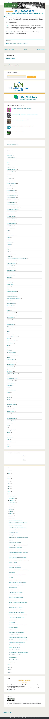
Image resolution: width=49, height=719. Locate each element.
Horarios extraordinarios (11, 312)
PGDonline (9, 350)
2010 (9, 667)
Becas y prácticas (10, 181)
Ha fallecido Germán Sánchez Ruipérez (16, 594)
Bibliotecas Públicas (10, 221)
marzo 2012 (11, 515)
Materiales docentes (10, 324)
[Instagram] (30, 12)
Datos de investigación (11, 270)
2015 (9, 486)
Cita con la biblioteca (10, 253)
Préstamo (8, 357)
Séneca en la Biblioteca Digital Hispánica (16, 597)
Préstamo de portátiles (11, 359)
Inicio (25, 49)
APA (7, 162)
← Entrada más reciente (9, 49)
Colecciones (9, 256)
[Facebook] (21, 12)
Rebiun (8, 376)
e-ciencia (37, 18)
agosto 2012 (11, 504)
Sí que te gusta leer (12, 604)
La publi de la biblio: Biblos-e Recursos (16, 634)
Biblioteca (9, 188)
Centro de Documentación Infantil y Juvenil (16, 617)
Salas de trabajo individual (11, 404)
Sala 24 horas (9, 394)
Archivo (8, 174)
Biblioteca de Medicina (11, 202)
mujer (8, 331)
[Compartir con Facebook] (10, 40)
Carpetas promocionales (13, 599)
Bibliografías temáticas (11, 185)
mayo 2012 (11, 511)
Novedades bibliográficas (11, 340)
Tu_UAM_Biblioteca (10, 430)
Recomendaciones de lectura (12, 378)
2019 (9, 476)
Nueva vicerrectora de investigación (15, 580)
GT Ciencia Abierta (10, 305)
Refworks (8, 387)
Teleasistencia (9, 423)
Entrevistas (9, 286)
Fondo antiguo (9, 300)
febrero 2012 (11, 518)
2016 (9, 483)
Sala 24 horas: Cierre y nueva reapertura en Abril (20, 120)
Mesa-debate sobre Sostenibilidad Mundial (16, 612)
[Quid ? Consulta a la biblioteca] (24, 456)
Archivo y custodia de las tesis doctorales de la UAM (18, 602)
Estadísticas (9, 293)
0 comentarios (35, 10)
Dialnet (8, 272)
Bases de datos (9, 178)
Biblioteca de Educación (11, 197)
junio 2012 (11, 509)
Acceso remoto (9, 155)
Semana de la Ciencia (10, 411)
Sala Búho (9, 397)
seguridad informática (10, 408)
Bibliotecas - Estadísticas (11, 218)
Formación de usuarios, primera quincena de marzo (18, 550)
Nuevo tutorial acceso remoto (14, 590)
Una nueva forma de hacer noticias (18, 131)
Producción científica (10, 364)
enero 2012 (11, 661)
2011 (9, 664)
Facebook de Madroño (13, 562)
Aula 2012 (11, 540)
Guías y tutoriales (10, 307)
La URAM (11, 577)
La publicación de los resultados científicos (16, 632)
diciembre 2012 (12, 496)
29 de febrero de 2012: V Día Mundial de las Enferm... (18, 522)
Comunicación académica (11, 261)
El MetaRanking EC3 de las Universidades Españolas (18, 545)
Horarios (8, 310)
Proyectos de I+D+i (10, 366)
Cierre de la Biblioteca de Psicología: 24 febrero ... (17, 575)
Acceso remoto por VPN (13, 619)
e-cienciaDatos (9, 282)
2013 (9, 491)
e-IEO (7, 25)
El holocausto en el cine (13, 657)
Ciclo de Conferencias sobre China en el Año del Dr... (18, 639)
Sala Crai (8, 399)
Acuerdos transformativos (11, 160)
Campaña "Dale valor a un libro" (14, 647)
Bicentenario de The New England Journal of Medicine (18, 570)
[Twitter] (19, 12)
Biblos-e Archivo (9, 31)
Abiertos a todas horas (13, 587)
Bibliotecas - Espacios (11, 216)
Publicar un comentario (10, 58)
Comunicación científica (11, 263)
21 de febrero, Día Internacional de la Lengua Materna (18, 552)
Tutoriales (8, 432)
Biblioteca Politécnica (11, 211)
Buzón (8, 232)
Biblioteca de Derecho (11, 192)
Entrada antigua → (41, 49)
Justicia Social (9, 319)
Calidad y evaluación (10, 235)
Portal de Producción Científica (12, 354)
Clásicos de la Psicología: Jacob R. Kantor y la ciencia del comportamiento (25, 114)
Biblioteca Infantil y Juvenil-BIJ (12, 209)
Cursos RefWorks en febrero (14, 659)
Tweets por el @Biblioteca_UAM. (13, 144)
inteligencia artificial (10, 317)
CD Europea (9, 244)
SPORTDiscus (9, 416)
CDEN (8, 246)
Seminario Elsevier (12, 629)
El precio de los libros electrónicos (15, 567)
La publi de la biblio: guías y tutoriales (16, 592)
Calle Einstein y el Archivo (13, 532)
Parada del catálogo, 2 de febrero (14, 649)
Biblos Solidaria (10, 225)
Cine (8, 251)
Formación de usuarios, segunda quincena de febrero (18, 637)
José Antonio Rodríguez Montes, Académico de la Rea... (18, 560)
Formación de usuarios (11, 303)
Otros (8, 345)
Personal (8, 347)
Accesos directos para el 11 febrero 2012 (16, 607)
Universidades (9, 437)
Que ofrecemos (9, 369)
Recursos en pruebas (10, 383)
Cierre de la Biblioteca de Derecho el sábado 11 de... (18, 614)
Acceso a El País (12, 572)
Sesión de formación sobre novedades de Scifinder (17, 557)
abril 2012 (11, 513)
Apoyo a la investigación (11, 169)
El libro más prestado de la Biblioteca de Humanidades (18, 652)
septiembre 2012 (12, 502)
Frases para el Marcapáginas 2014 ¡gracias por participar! (21, 108)
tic (7, 427)
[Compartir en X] (8, 40)
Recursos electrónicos (10, 380)
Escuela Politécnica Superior (12, 291)
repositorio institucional (11, 390)
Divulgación (9, 277)
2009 (9, 669)
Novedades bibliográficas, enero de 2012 (16, 585)
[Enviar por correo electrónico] (6, 40)
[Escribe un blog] (7, 40)
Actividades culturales (11, 157)
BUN (8, 230)
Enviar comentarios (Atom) (14, 64)
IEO (24, 18)
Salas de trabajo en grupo (11, 401)
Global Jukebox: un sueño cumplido (15, 525)
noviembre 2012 (12, 498)
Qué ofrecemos (9, 371)
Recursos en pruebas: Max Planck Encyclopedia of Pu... (18, 537)
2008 (9, 672)
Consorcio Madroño (22, 43)
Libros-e (8, 322)
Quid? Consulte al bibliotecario (12, 373)
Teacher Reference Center (11, 418)
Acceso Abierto (9, 152)
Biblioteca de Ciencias (11, 190)
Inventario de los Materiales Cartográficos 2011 (17, 642)
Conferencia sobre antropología (14, 565)
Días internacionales (10, 275)
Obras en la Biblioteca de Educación (15, 520)
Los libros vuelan (12, 622)
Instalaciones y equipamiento (12, 315)
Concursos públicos (10, 265)
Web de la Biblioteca (10, 441)
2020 (9, 473)
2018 (9, 478)
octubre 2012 (11, 500)
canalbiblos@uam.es (10, 690)
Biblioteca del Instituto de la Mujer (13, 206)
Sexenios (8, 413)
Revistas (8, 392)
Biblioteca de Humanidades (12, 199)
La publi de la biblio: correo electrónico (16, 555)
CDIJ (8, 249)
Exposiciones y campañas (11, 296)
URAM (8, 439)
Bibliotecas (9, 214)
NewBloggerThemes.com (34, 717)
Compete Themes (17, 717)
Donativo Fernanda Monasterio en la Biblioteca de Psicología (22, 126)
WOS (8, 446)
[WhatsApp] (16, 12)
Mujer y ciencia (9, 333)
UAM (8, 434)
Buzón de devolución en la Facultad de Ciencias (17, 582)
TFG (7, 425)
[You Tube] (27, 12)
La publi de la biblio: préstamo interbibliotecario (17, 527)
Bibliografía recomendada (11, 183)
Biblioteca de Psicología (11, 204)
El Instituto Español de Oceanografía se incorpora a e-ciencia (24, 14)
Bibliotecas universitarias (11, 223)
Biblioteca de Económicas (11, 195)
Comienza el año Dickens (13, 627)
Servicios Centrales (27, 10)
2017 (9, 481)
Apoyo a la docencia (10, 167)
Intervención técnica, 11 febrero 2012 (15, 609)
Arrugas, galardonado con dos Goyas (15, 547)
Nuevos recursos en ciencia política (15, 644)
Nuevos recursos (10, 343)
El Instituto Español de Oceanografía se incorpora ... (18, 624)
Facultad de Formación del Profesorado (13, 298)
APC (8, 164)
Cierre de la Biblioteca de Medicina (15, 654)
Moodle (8, 329)
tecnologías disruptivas (11, 420)
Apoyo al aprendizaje (10, 171)
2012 (9, 493)
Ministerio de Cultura (10, 326)
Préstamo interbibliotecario (11, 362)
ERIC (8, 289)
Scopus (8, 406)
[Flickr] (33, 12)
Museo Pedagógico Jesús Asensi (12, 336)
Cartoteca (8, 237)
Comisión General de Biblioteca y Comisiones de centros (17, 258)
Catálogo (8, 239)
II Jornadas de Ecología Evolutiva (15, 530)
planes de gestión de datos (11, 352)
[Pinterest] (24, 12)
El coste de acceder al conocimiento (15, 542)
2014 (9, 488)
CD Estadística (9, 242)
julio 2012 (11, 507)
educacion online (10, 284)
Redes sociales (9, 385)
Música (8, 338)
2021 (9, 470)
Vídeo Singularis (12, 535)
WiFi (8, 444)
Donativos (9, 279)
